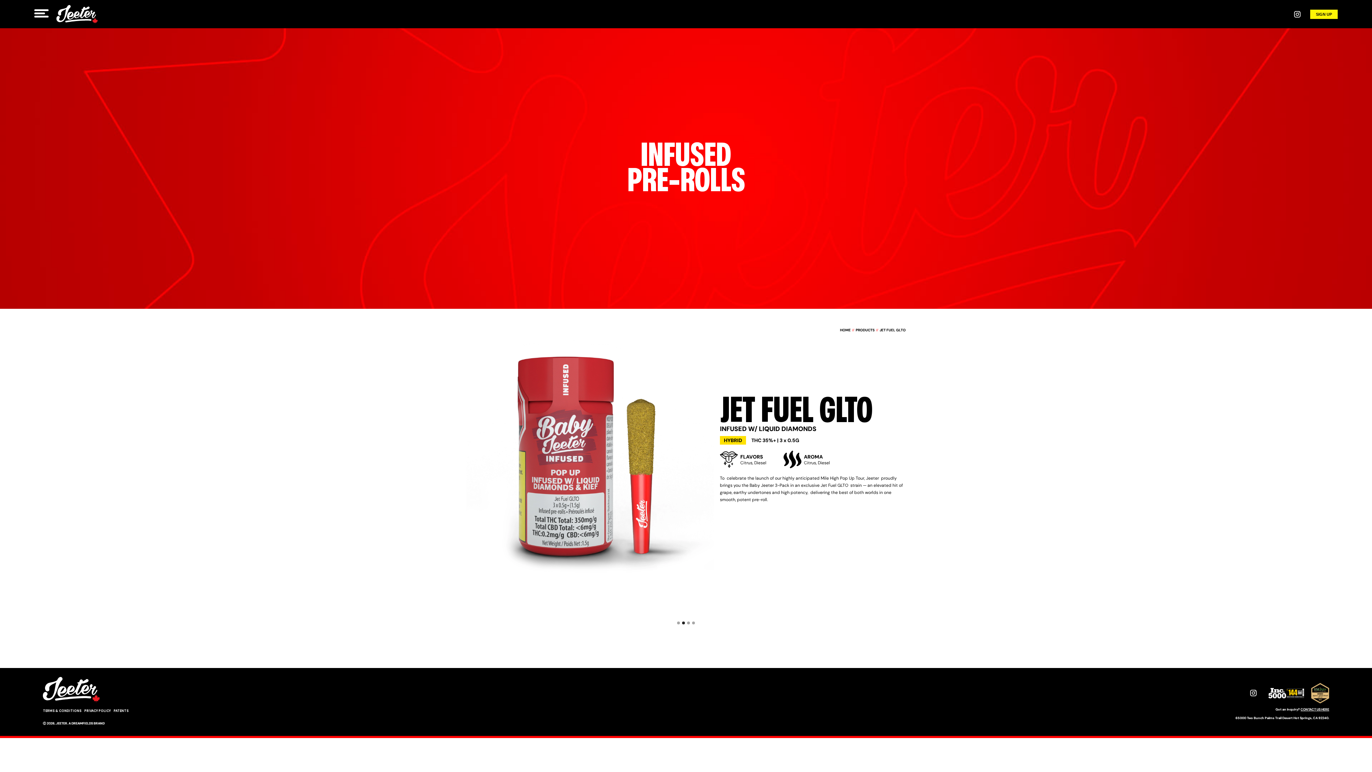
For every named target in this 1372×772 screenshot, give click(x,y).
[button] (467, 602)
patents (121, 711)
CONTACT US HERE (1315, 709)
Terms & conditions (62, 711)
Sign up (1324, 14)
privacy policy (97, 711)
